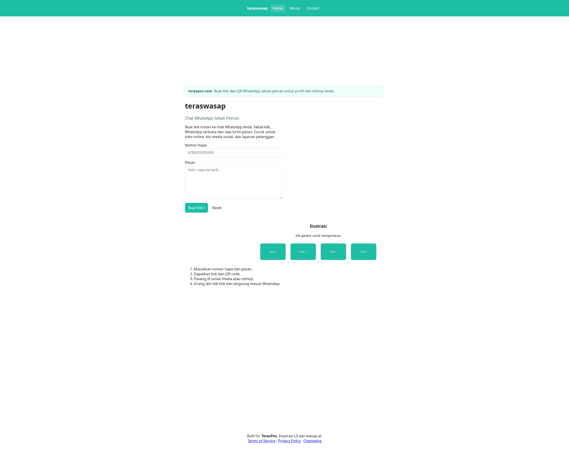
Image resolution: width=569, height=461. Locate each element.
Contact (313, 8)
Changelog (312, 440)
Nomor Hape (196, 145)
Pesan (190, 162)
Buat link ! (196, 207)
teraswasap (257, 8)
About (295, 8)
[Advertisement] (318, 321)
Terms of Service (261, 440)
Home (278, 8)
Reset (217, 207)
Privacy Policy (289, 440)
